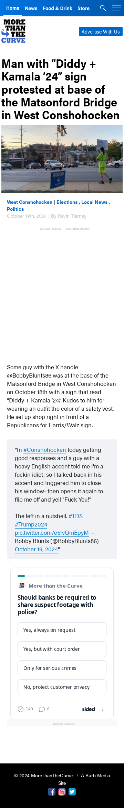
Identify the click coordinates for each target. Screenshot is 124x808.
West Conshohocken (29, 201)
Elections (67, 201)
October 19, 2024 (36, 549)
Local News (94, 201)
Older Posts (62, 740)
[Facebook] (51, 791)
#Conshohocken (44, 449)
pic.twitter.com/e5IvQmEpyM (52, 532)
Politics (15, 208)
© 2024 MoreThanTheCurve (44, 775)
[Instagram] (62, 791)
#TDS (76, 516)
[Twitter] (72, 791)
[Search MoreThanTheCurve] (103, 8)
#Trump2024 (31, 524)
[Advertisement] (62, 293)
